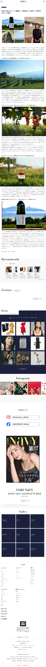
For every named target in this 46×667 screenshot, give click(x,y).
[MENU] (1, 1)
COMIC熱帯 (19, 658)
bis (29, 656)
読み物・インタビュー (20, 589)
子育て (31, 567)
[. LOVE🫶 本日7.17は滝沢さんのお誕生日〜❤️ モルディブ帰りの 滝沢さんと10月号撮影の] (25, 393)
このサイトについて (15, 645)
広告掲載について (17, 647)
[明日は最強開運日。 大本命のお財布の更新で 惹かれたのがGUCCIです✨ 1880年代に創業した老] (11, 390)
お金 (2, 603)
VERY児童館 (33, 570)
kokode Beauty (19, 660)
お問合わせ (30, 647)
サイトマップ (31, 645)
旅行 (2, 597)
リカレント (17, 599)
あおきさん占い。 (4, 608)
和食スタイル (34, 656)
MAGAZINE (19, 641)
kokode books (25, 660)
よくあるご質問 (24, 647)
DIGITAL (23, 641)
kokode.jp (13, 660)
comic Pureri (25, 658)
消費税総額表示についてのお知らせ (23, 637)
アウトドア (3, 595)
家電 (2, 605)
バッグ (2, 572)
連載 (16, 591)
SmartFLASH (13, 658)
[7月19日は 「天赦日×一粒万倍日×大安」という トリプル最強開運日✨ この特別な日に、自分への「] (38, 390)
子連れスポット (33, 572)
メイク (17, 570)
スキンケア (17, 572)
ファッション (3, 567)
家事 (2, 599)
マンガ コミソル (31, 658)
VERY (17, 656)
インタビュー (18, 593)
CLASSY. (13, 656)
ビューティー (18, 567)
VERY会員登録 (4, 618)
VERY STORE (4, 611)
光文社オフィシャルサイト (23, 649)
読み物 (17, 601)
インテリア (3, 593)
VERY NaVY (3, 616)
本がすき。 (37, 658)
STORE (27, 641)
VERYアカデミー (18, 595)
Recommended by (38, 279)
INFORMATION (23, 643)
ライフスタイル (4, 589)
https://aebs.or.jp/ (26, 631)
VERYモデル (18, 597)
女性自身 (8, 658)
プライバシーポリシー (24, 645)
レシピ (2, 591)
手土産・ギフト (3, 601)
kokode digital (31, 660)
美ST (27, 656)
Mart (24, 656)
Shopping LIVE (4, 613)
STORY (21, 656)
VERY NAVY (23, 1)
